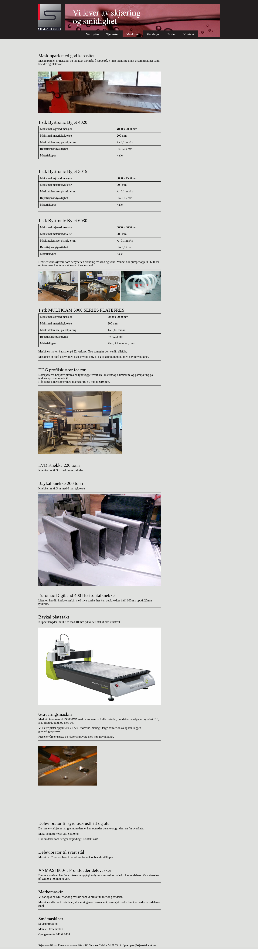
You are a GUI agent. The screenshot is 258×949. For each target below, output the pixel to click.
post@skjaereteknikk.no (143, 945)
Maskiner (132, 34)
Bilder (172, 34)
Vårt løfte (92, 34)
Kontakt (188, 34)
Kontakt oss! (90, 839)
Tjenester (112, 34)
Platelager (153, 34)
